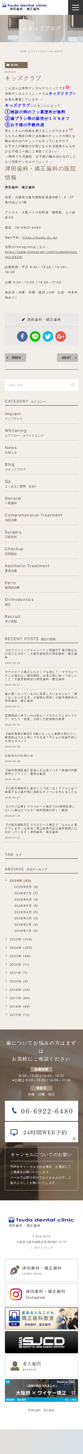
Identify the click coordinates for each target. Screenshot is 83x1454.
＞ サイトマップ (41, 1247)
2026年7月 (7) (26, 893)
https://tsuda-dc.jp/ (39, 237)
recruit (12, 618)
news (11, 449)
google (60, 336)
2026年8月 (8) (26, 887)
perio (12, 585)
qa (20, 483)
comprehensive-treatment (33, 517)
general (13, 500)
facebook (22, 336)
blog (14, 64)
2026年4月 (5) (26, 912)
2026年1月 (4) (26, 930)
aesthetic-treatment (27, 568)
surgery (13, 534)
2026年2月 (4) (26, 924)
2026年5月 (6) (26, 905)
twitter (48, 336)
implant (14, 416)
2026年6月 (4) (26, 899)
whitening (24, 432)
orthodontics (19, 601)
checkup (14, 551)
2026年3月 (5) (26, 918)
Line (35, 336)
